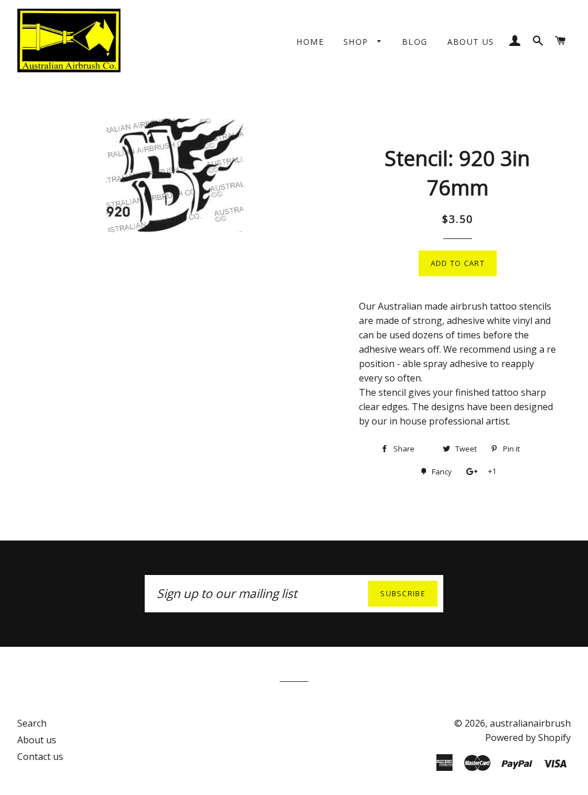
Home (310, 41)
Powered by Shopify (528, 737)
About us (470, 41)
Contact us (40, 756)
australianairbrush (530, 723)
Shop (357, 41)
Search (32, 723)
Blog (415, 41)
